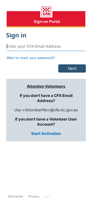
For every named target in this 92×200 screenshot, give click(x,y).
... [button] (47, 195)
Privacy (33, 196)
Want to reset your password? (31, 58)
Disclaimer (15, 196)
